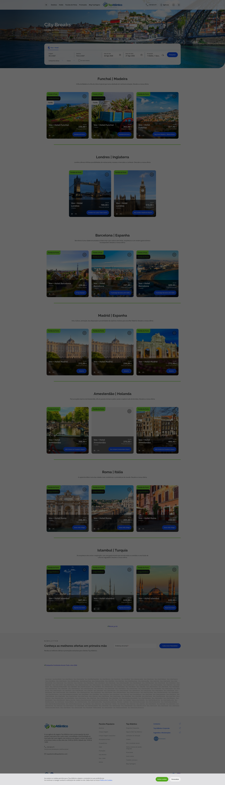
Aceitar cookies (162, 779)
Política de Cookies (106, 780)
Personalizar (175, 779)
